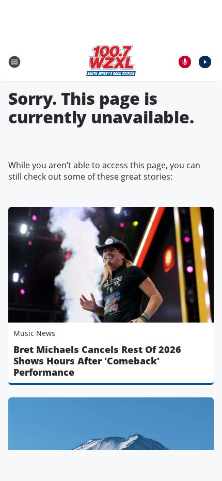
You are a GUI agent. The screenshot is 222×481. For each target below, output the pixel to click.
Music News (34, 333)
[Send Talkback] (185, 62)
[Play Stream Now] (205, 62)
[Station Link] (111, 61)
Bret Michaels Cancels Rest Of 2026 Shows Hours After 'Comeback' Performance (97, 361)
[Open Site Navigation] (14, 62)
